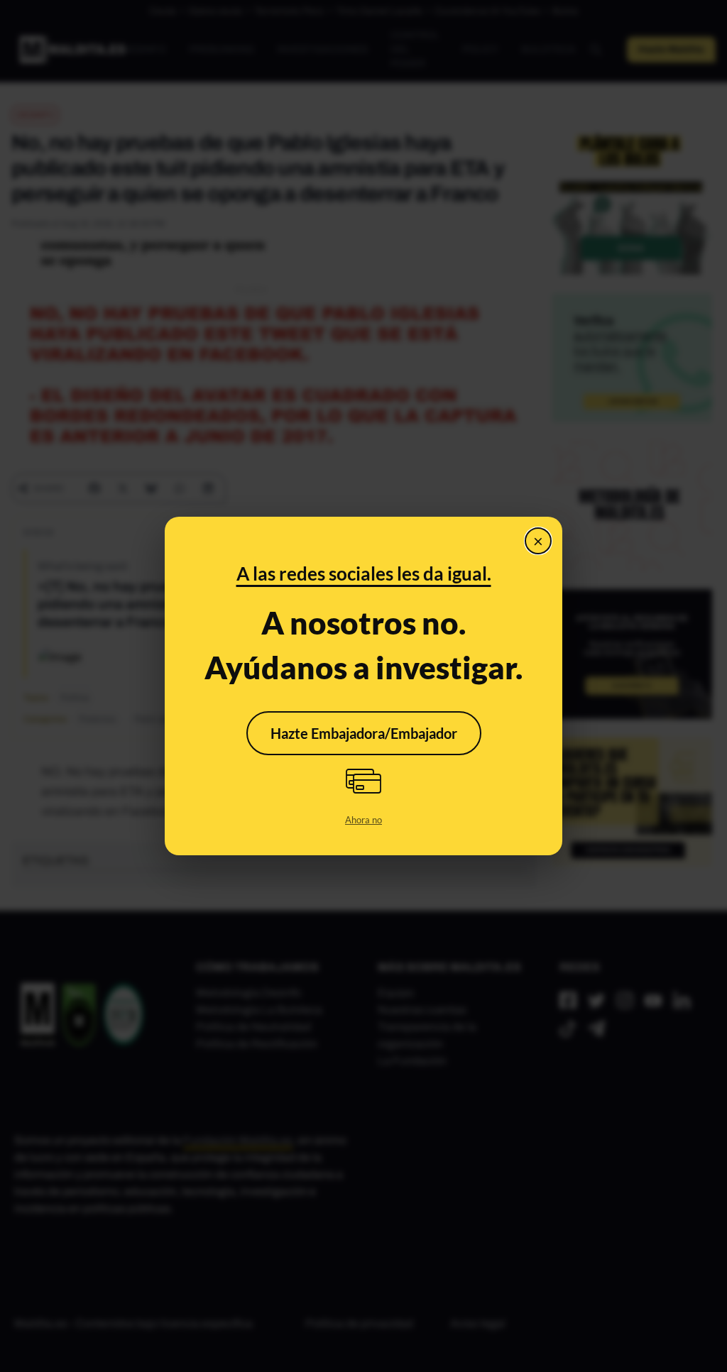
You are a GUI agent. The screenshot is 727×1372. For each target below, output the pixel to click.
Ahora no (363, 819)
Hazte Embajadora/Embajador (363, 733)
